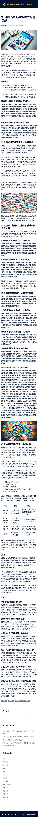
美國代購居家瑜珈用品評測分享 (12, 740)
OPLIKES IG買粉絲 (15, 54)
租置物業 (5, 788)
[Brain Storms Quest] (17, 4)
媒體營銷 (21, 25)
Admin (5, 25)
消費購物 (5, 778)
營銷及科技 (6, 784)
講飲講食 (5, 794)
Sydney (33, 814)
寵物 (4, 768)
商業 (4, 759)
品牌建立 (11, 701)
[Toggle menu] (36, 4)
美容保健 (5, 791)
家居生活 (5, 765)
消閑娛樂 (5, 781)
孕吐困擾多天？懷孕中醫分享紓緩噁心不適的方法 (18, 737)
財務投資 (5, 797)
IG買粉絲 (4, 701)
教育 (4, 771)
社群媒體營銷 (25, 701)
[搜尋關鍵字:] (16, 716)
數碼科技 (5, 775)
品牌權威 (18, 701)
